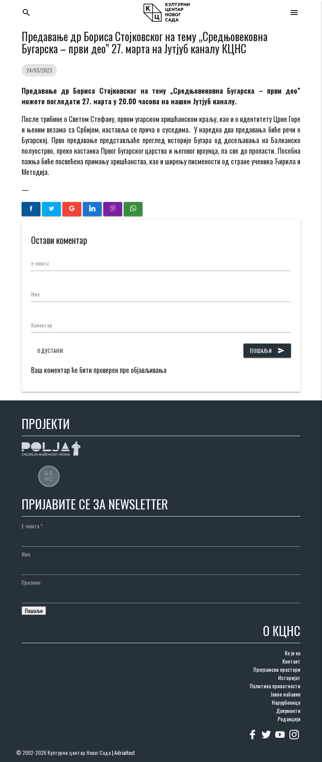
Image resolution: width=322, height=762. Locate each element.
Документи (288, 710)
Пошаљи (267, 350)
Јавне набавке (285, 694)
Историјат (289, 677)
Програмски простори (276, 669)
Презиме (31, 582)
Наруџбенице (286, 702)
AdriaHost (124, 752)
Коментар (41, 325)
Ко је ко (292, 653)
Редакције (289, 719)
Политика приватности (275, 686)
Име (35, 294)
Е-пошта (32, 526)
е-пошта (40, 263)
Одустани (50, 350)
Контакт (291, 661)
